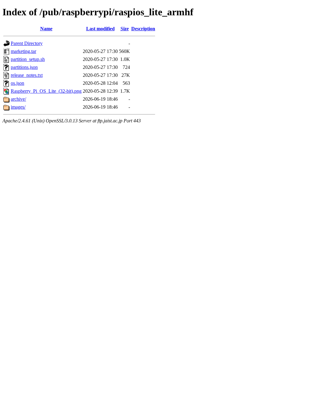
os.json (17, 83)
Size (125, 28)
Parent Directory (27, 43)
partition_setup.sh (28, 59)
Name (46, 28)
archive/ (18, 99)
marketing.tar (23, 51)
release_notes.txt (27, 75)
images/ (18, 107)
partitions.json (24, 67)
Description (143, 28)
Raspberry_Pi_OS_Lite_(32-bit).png (46, 91)
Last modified (100, 28)
